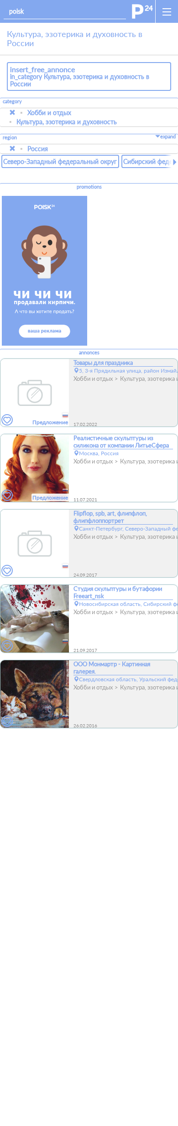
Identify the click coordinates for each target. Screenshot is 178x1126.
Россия (37, 149)
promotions (89, 186)
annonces (89, 352)
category (12, 101)
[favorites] (7, 420)
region (10, 137)
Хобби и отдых (49, 112)
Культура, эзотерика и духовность (66, 122)
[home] (142, 11)
